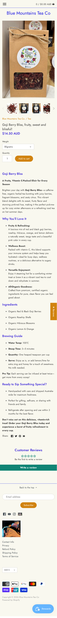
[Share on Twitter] (16, 435)
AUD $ (7, 570)
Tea (29, 118)
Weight (5, 141)
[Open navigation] (4, 4)
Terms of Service (10, 556)
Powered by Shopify (11, 600)
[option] (12, 108)
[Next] (53, 108)
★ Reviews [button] (53, 311)
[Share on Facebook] (12, 435)
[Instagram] (14, 514)
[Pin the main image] (20, 435)
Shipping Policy (10, 552)
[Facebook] (4, 514)
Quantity (6, 153)
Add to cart (24, 158)
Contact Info (8, 542)
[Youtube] (9, 514)
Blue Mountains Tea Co (28, 13)
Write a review (28, 467)
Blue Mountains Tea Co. (13, 118)
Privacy (5, 545)
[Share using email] (24, 435)
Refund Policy (8, 549)
